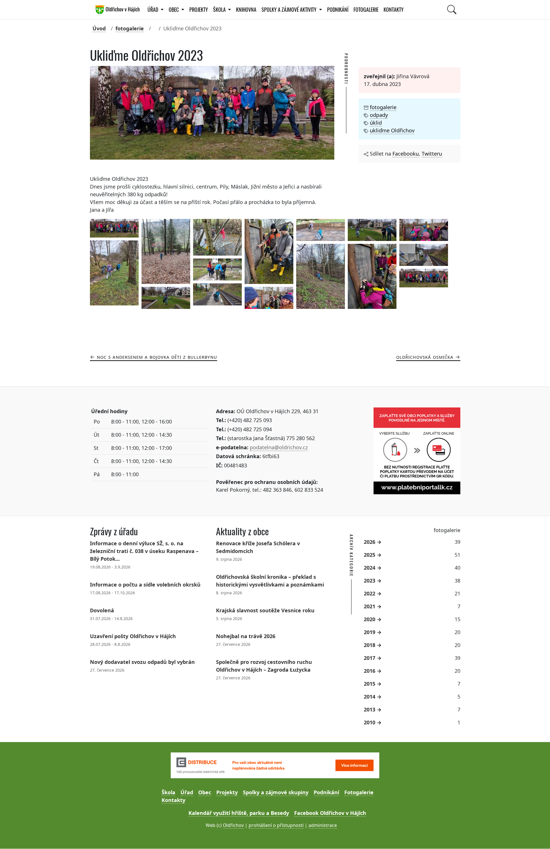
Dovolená (102, 610)
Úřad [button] (153, 9)
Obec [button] (174, 9)
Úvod (99, 28)
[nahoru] (537, 836)
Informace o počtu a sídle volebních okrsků (145, 584)
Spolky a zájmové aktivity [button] (290, 9)
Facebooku (405, 153)
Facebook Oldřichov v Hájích (330, 812)
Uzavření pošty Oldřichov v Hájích (133, 636)
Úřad (186, 792)
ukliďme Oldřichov (392, 130)
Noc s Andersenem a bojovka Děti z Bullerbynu (157, 356)
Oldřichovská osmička (424, 356)
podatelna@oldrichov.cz (279, 447)
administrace (323, 825)
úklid (376, 122)
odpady (379, 114)
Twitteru (432, 153)
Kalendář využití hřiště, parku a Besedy (238, 812)
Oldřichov (233, 825)
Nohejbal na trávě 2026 (245, 636)
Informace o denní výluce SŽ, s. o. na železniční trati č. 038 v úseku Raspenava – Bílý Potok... (144, 551)
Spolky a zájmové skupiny (276, 792)
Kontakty (394, 9)
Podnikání (337, 9)
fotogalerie (129, 28)
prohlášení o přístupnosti (276, 825)
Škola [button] (220, 9)
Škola (168, 792)
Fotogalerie (365, 9)
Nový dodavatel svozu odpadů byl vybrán (142, 661)
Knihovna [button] (246, 9)
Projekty (198, 9)
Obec (204, 792)
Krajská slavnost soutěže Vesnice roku (265, 610)
